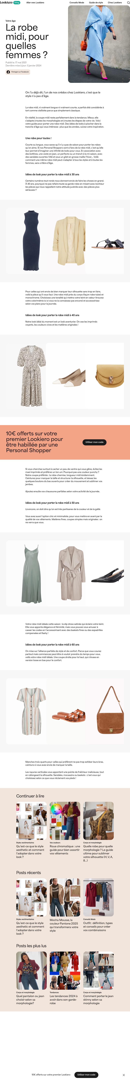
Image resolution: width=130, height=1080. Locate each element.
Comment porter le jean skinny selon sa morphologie (98, 1000)
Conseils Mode (77, 3)
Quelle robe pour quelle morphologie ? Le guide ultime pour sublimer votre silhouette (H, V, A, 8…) (98, 853)
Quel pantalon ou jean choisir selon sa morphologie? (30, 1000)
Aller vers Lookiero (35, 3)
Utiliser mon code (94, 442)
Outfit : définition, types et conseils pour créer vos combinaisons (98, 927)
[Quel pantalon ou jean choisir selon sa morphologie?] (31, 971)
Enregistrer (122, 9)
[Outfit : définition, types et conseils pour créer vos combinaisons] (98, 897)
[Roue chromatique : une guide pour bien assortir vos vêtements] (65, 821)
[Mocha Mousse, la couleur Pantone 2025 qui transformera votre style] (65, 897)
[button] (124, 1075)
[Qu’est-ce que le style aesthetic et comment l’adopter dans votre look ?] (31, 821)
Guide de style (96, 3)
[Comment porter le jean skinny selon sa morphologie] (98, 971)
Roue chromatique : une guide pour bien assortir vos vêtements (65, 850)
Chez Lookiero (115, 3)
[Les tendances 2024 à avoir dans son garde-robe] (65, 971)
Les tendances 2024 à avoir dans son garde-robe (64, 1000)
